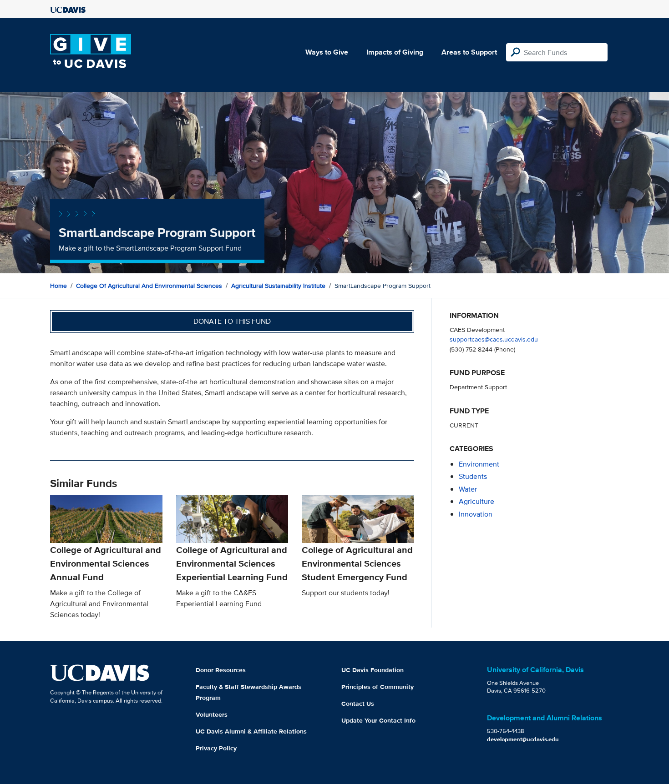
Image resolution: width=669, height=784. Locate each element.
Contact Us (357, 703)
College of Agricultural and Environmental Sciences (149, 285)
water (468, 489)
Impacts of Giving (394, 52)
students (473, 476)
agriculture (476, 501)
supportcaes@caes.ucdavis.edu (494, 339)
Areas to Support (469, 52)
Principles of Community (377, 686)
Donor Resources (221, 669)
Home (58, 285)
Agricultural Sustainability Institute (278, 285)
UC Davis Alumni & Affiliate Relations (251, 731)
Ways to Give (326, 52)
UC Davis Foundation (372, 669)
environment (479, 464)
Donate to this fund (232, 321)
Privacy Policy (216, 748)
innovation (475, 514)
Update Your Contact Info (378, 720)
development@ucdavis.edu (523, 739)
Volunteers (212, 714)
